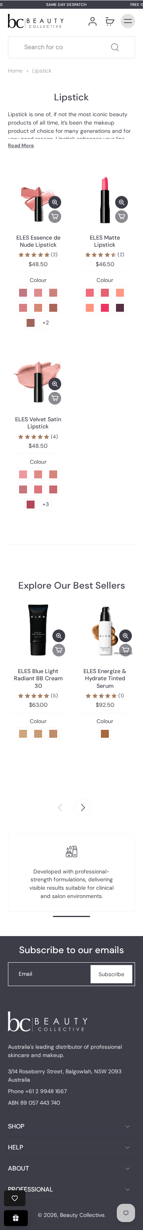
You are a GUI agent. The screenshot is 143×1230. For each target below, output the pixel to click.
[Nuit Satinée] (53, 307)
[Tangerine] (120, 292)
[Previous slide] (60, 807)
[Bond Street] (38, 474)
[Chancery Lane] (38, 489)
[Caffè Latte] (30, 322)
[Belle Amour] (23, 292)
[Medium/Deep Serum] (104, 733)
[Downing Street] (53, 489)
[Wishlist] (14, 1198)
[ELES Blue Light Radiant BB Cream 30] (38, 629)
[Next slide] (82, 807)
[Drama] (120, 307)
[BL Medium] (38, 733)
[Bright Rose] (104, 307)
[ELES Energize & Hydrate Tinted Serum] (105, 629)
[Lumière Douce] (38, 292)
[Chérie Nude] (38, 307)
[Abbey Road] (30, 504)
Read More (21, 145)
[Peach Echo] (89, 307)
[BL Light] (23, 733)
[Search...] (114, 47)
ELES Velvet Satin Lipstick (38, 423)
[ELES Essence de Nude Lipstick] (38, 200)
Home (15, 70)
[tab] (17, 221)
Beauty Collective (82, 1214)
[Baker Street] (53, 474)
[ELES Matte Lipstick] (105, 200)
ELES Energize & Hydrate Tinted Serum (104, 678)
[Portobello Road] (23, 489)
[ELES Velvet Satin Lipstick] (38, 381)
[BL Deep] (53, 733)
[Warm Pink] (89, 292)
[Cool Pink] (104, 292)
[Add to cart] (54, 216)
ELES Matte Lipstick (105, 241)
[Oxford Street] (23, 474)
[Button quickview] (54, 202)
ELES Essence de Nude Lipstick (38, 241)
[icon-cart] (109, 21)
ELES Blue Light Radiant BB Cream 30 (38, 678)
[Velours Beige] (53, 292)
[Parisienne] (23, 307)
